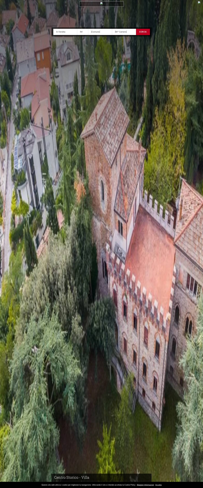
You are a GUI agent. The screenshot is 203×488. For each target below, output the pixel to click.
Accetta (158, 485)
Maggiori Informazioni (145, 485)
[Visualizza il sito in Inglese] (199, 3)
